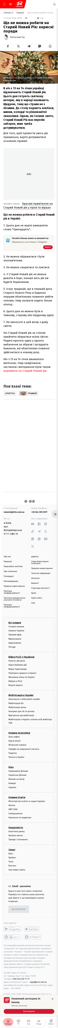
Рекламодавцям (11, 581)
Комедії (12, 783)
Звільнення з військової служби (24, 699)
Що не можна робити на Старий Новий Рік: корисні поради (41, 13)
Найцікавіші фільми (18, 771)
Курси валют (14, 741)
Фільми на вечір (16, 779)
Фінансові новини (17, 745)
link (33, 523)
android (12, 928)
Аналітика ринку (16, 831)
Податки (12, 753)
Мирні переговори (17, 669)
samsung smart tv (32, 936)
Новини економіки (19, 732)
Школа (11, 805)
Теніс (11, 861)
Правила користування (14, 586)
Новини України (16, 630)
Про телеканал (10, 571)
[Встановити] (29, 1005)
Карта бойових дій (17, 665)
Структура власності (40, 588)
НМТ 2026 (13, 809)
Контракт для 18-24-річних (21, 711)
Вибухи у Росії (15, 681)
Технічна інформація (40, 573)
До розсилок (19, 909)
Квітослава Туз (17, 37)
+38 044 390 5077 (39, 512)
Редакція (8, 562)
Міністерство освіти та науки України (26, 801)
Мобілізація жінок (17, 707)
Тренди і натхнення (18, 839)
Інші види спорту (16, 869)
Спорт (11, 849)
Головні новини (16, 626)
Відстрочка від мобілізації (21, 715)
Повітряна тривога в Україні (22, 673)
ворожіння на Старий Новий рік (24, 370)
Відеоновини (14, 638)
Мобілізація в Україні (20, 695)
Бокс (10, 853)
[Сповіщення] (54, 4)
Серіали (12, 787)
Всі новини (14, 622)
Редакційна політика (13, 566)
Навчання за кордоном (19, 817)
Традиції (20, 13)
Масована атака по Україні (21, 677)
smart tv (12, 936)
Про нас (7, 557)
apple (32, 928)
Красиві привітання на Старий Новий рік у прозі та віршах (28, 205)
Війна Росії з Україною (21, 657)
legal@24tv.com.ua (38, 982)
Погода (11, 647)
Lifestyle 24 (8, 13)
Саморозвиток (15, 813)
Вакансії (35, 583)
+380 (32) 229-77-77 (21, 979)
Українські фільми (17, 775)
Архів (33, 593)
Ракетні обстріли (16, 661)
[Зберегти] (50, 46)
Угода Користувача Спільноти (39, 562)
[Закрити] (52, 999)
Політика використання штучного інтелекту (14, 599)
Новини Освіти (16, 797)
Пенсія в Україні (16, 757)
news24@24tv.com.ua (14, 512)
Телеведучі (9, 576)
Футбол (12, 857)
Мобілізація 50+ (16, 703)
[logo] (19, 4)
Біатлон (12, 865)
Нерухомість (15, 827)
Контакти (35, 578)
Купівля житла (15, 835)
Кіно (11, 767)
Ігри (33, 603)
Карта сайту (36, 598)
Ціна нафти (14, 737)
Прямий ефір (14, 634)
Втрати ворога (15, 685)
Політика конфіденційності (12, 592)
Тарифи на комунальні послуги (23, 749)
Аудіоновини (14, 642)
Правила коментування (42, 568)
